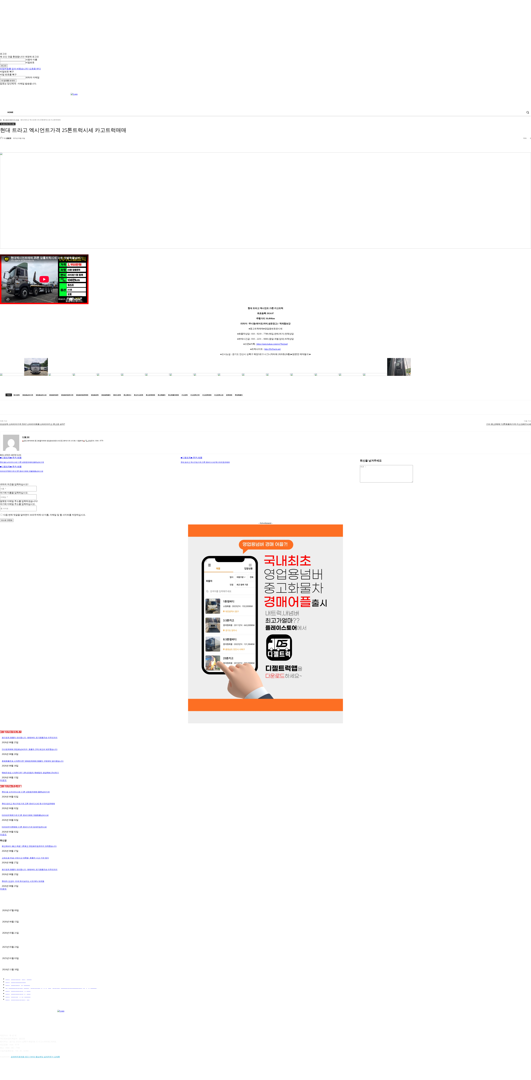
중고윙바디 (127, 395)
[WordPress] (38, 1069)
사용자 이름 (31, 59)
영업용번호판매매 (82, 395)
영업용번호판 (53, 395)
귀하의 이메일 (32, 77)
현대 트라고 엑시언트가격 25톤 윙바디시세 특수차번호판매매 (205, 462)
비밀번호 (30, 62)
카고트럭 (185, 395)
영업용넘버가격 (27, 395)
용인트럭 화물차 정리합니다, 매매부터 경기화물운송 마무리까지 (29, 738)
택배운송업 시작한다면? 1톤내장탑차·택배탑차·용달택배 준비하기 (30, 773)
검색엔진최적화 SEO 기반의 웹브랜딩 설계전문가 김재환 (35, 1057)
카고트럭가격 (195, 395)
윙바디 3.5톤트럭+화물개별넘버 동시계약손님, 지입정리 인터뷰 (29, 965)
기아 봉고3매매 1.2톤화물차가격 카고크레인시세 (508, 424)
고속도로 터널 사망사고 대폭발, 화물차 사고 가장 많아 (25, 858)
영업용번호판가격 (67, 395)
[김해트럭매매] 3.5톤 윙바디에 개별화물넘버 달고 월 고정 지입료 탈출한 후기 (35, 928)
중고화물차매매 (173, 395)
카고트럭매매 (206, 395)
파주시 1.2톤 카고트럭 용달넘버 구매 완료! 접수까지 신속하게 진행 (31, 906)
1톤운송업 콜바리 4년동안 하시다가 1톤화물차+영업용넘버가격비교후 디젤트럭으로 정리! (41, 954)
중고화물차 (161, 395)
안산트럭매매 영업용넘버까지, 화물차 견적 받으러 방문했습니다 (29, 749)
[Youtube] (529, 87)
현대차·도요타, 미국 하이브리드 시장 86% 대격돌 (23, 881)
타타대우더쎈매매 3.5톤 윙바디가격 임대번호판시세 (24, 827)
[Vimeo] (525, 87)
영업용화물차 (105, 395)
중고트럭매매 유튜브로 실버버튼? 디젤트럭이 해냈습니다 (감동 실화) (32, 942)
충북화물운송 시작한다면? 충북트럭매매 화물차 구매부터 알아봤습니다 (32, 761)
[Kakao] (10, 1069)
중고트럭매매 (150, 395)
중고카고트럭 (138, 395)
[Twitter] (521, 87)
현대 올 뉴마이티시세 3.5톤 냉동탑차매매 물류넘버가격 (22, 462)
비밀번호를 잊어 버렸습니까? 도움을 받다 (20, 69)
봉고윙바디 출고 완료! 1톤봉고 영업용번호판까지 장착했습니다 (29, 846)
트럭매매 (229, 395)
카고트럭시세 (218, 395)
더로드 (3, 780)
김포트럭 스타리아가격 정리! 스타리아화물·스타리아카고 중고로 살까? (32, 424)
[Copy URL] (26, 145)
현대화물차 (239, 395)
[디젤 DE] (2, 138)
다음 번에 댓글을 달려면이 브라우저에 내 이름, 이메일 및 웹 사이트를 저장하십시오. (44, 515)
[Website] (31, 1069)
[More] (36, 145)
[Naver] (17, 1069)
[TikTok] (24, 1069)
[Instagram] (518, 87)
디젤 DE (8, 138)
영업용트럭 (95, 395)
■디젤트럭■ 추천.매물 (11, 120)
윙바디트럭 (117, 395)
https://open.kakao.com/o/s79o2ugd (272, 344)
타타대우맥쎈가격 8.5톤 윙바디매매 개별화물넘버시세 (21, 471)
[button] (527, 112)
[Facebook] (514, 87)
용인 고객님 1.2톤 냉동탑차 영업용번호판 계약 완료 (24, 917)
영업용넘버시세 (41, 395)
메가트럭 (17, 395)
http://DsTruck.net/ (272, 349)
